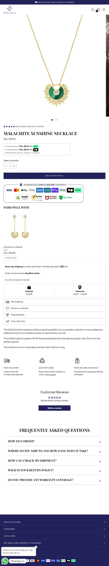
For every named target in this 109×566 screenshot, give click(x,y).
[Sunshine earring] (20, 227)
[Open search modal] (92, 9)
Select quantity (11, 160)
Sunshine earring (13, 247)
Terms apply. (50, 374)
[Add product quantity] (6, 166)
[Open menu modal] (104, 9)
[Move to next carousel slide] (103, 505)
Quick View (10, 258)
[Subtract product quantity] (14, 166)
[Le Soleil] (10, 10)
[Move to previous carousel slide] (97, 505)
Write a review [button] (54, 408)
